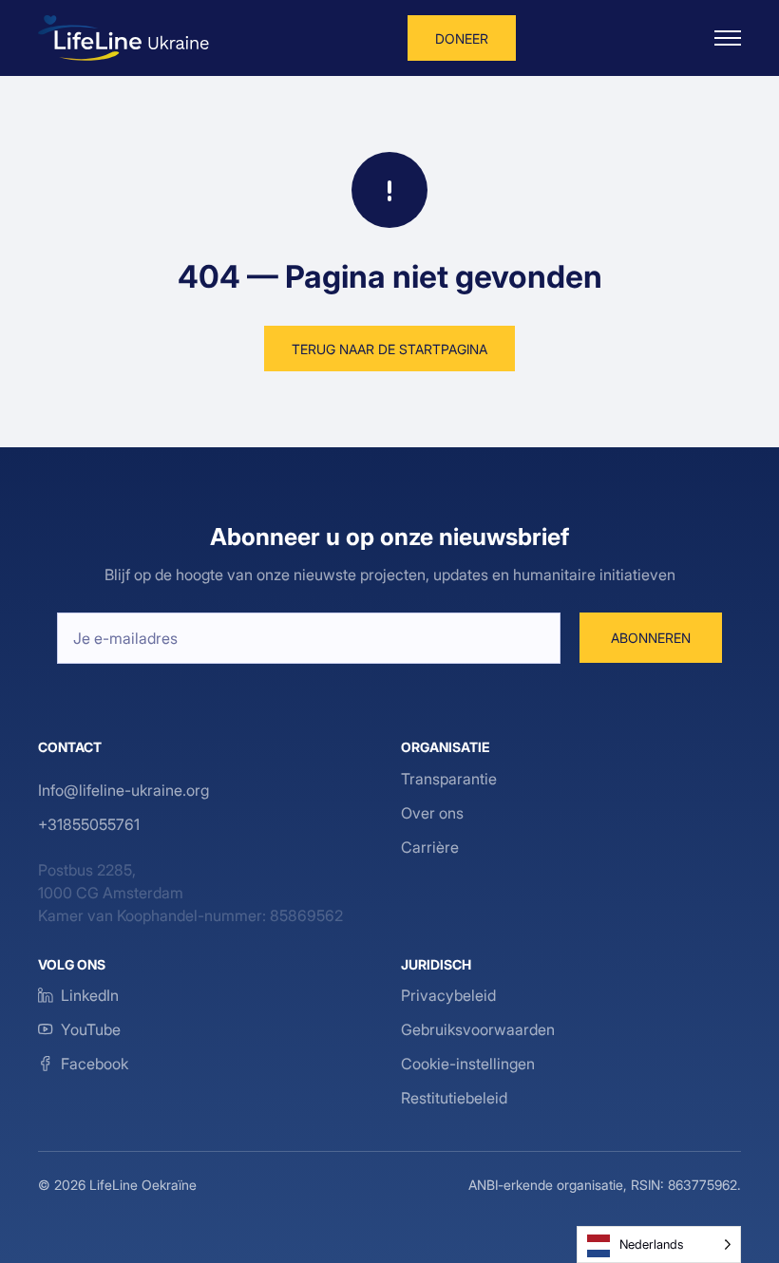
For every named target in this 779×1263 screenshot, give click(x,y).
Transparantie (449, 778)
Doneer (461, 38)
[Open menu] (727, 38)
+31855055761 (89, 824)
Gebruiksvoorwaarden (478, 1029)
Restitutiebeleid (454, 1097)
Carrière (430, 847)
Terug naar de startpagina (389, 349)
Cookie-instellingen (468, 1063)
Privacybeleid (448, 995)
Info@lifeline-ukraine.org (123, 790)
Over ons (432, 812)
